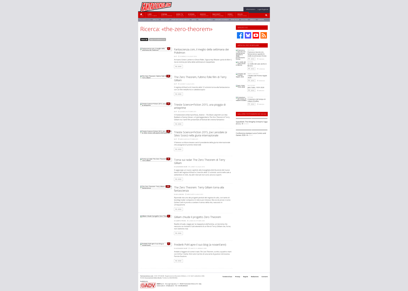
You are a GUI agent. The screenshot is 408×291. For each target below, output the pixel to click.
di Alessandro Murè (180, 167)
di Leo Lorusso (179, 194)
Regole (245, 277)
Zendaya (253, 20)
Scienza (192, 15)
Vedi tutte (263, 114)
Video (230, 15)
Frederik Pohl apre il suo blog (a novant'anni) (200, 244)
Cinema (166, 15)
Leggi (179, 66)
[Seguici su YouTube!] (255, 35)
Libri (152, 15)
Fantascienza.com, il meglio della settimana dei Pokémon (201, 51)
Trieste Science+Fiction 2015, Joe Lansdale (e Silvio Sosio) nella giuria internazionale (200, 133)
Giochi (204, 15)
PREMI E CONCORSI (253, 73)
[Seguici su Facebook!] (240, 35)
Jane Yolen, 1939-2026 (256, 87)
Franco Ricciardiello (205, 20)
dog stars (244, 20)
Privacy (237, 277)
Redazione (255, 277)
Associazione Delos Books (153, 278)
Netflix (194, 20)
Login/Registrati (262, 9)
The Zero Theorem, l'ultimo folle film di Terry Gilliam (200, 78)
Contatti (264, 277)
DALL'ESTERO (251, 85)
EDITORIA (250, 62)
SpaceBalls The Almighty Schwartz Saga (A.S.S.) (251, 123)
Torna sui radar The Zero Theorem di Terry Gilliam (199, 161)
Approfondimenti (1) (157, 39)
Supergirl (261, 20)
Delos (242, 15)
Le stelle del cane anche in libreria (257, 65)
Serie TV (180, 15)
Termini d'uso (227, 277)
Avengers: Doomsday (222, 20)
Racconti (218, 15)
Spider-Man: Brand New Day (180, 20)
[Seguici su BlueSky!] (248, 35)
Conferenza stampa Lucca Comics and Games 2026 (251, 134)
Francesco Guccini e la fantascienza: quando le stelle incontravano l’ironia (257, 54)
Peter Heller (235, 20)
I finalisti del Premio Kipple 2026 (257, 77)
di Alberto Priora (180, 221)
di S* (175, 56)
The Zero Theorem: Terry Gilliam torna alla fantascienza (199, 189)
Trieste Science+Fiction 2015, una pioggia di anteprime (200, 106)
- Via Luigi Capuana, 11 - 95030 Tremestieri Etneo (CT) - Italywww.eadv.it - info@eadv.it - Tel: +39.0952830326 (179, 285)
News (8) (144, 39)
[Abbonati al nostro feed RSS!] (263, 35)
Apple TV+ (156, 20)
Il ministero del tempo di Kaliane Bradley (256, 100)
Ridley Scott (165, 20)
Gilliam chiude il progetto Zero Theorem (197, 217)
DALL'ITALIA (251, 50)
